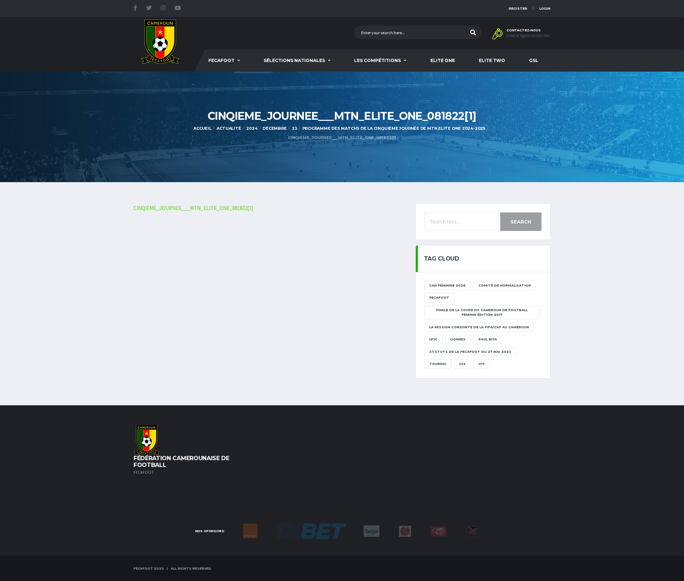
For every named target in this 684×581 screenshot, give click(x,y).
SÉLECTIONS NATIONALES (294, 60)
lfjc (433, 339)
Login (544, 8)
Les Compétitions (377, 60)
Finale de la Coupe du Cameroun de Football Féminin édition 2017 (482, 312)
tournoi (437, 364)
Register (518, 8)
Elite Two (492, 60)
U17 (481, 364)
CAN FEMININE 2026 (447, 285)
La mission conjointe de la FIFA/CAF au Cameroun (479, 327)
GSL (533, 60)
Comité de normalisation (504, 285)
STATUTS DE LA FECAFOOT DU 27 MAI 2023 (470, 352)
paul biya (487, 339)
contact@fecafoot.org (528, 36)
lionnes (458, 339)
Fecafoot (221, 60)
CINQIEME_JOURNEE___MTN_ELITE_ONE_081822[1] (193, 208)
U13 (462, 364)
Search (521, 222)
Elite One (442, 60)
